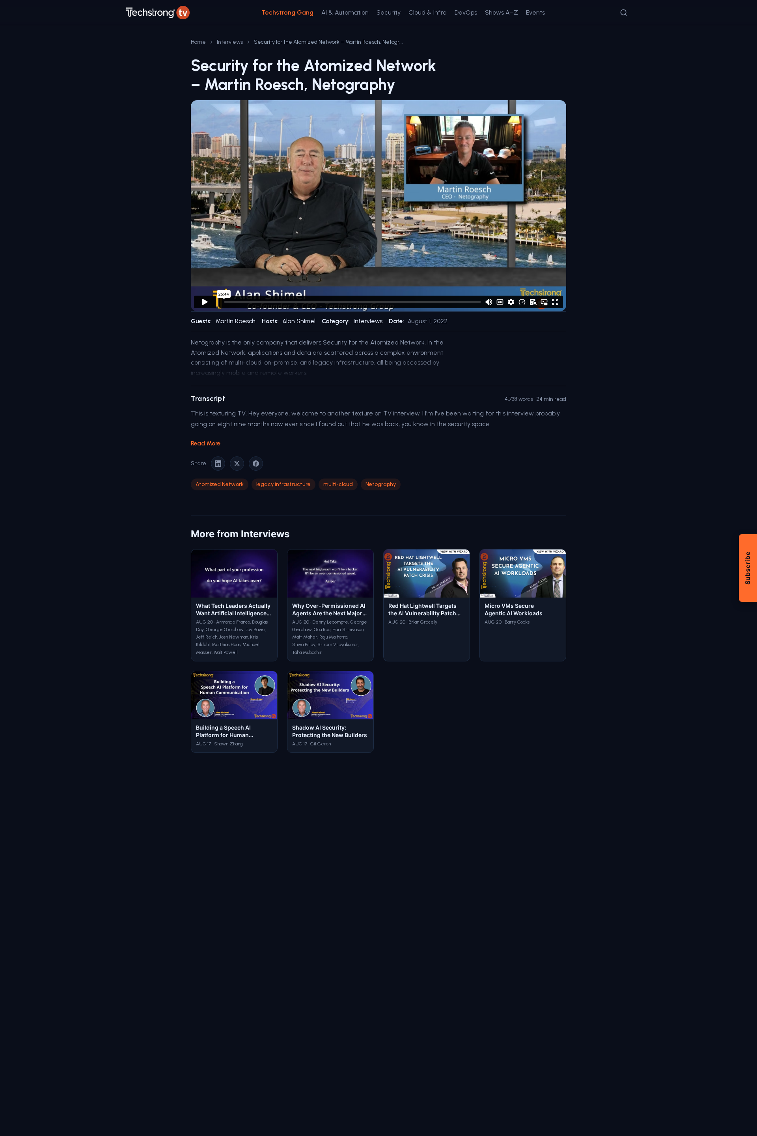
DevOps (466, 12)
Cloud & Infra (427, 12)
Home (198, 42)
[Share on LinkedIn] (218, 463)
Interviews (230, 42)
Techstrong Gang (287, 12)
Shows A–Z (501, 12)
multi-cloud (338, 484)
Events (535, 12)
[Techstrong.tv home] (158, 12)
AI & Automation (345, 12)
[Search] (624, 13)
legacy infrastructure (283, 484)
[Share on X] (237, 463)
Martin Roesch (235, 321)
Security (389, 12)
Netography (380, 484)
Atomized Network (220, 484)
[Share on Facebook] (256, 463)
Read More (205, 443)
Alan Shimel (298, 321)
